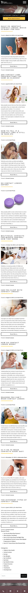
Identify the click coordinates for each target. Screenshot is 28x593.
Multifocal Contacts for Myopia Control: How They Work (12, 237)
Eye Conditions (7, 558)
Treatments (7, 567)
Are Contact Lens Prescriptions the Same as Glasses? (11, 76)
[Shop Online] (24, 591)
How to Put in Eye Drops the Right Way (14, 537)
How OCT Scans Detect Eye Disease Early (14, 543)
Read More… (14, 66)
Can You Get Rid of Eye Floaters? (12, 533)
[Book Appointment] (10, 591)
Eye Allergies (7, 556)
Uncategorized (7, 569)
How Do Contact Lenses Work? (10, 343)
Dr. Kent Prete (19, 35)
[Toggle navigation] (24, 2)
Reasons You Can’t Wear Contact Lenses (13, 398)
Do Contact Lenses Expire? (11, 184)
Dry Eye (5, 554)
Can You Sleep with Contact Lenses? (11, 290)
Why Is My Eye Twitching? (10, 535)
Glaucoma (6, 565)
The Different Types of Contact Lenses (14, 500)
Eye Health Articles (8, 562)
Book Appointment (14, 18)
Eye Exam (6, 560)
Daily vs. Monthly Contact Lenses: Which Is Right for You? (13, 27)
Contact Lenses (10, 70)
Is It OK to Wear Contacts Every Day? (12, 450)
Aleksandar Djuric (22, 457)
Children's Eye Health (9, 550)
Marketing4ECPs (11, 584)
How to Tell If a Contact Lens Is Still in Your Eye (13, 132)
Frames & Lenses (8, 564)
